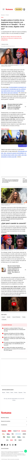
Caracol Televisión (16, 317)
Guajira (3, 317)
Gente (7, 14)
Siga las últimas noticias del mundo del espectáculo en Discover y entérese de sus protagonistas (11, 38)
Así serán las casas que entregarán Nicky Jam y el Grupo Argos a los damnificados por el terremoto (10, 181)
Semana (3, 14)
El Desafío (4, 319)
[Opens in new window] (4, 445)
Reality (23, 317)
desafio (8, 317)
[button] (14, 304)
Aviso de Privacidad (6, 448)
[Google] (2, 445)
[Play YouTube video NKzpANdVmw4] (14, 303)
